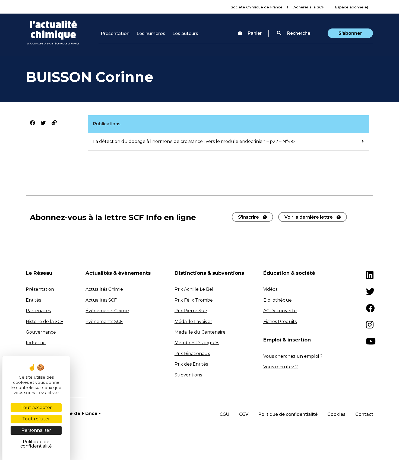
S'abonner (350, 33)
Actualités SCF (101, 300)
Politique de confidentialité (288, 414)
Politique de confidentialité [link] (36, 444)
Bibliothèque (277, 300)
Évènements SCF (104, 321)
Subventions (188, 375)
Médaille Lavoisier (193, 321)
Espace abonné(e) (351, 7)
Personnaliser (36, 430)
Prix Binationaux (192, 353)
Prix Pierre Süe (191, 310)
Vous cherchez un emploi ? (292, 356)
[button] (293, 33)
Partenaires (38, 310)
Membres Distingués (197, 342)
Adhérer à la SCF (308, 7)
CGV (243, 414)
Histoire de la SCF (44, 321)
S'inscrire (248, 217)
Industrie (36, 342)
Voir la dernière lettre (308, 217)
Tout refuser (36, 418)
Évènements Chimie (107, 310)
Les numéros (151, 33)
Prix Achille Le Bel (194, 289)
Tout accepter (36, 407)
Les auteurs (185, 33)
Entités (33, 300)
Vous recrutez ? (280, 366)
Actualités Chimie (104, 289)
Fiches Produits (280, 321)
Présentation (115, 33)
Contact (364, 414)
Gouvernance (41, 332)
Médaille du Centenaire (200, 332)
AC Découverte (280, 310)
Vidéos (270, 289)
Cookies (336, 414)
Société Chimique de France (257, 7)
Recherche (298, 33)
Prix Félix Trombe (194, 300)
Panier (255, 33)
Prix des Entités (191, 364)
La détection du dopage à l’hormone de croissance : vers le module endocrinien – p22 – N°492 (194, 141)
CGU (224, 414)
